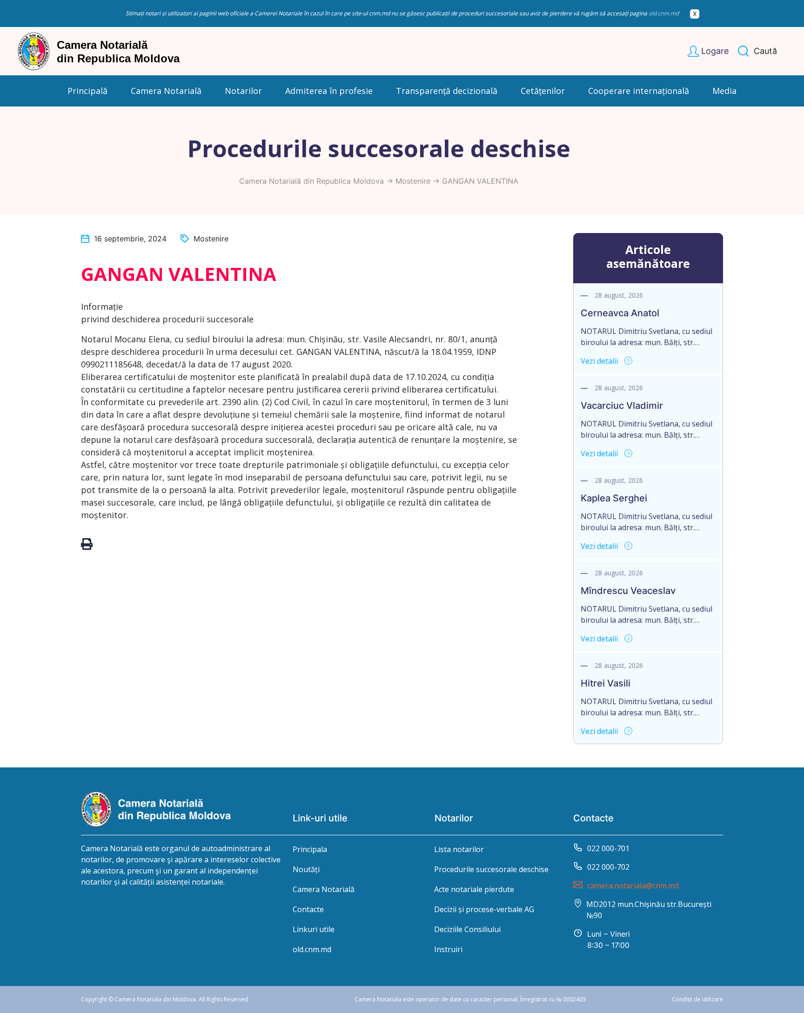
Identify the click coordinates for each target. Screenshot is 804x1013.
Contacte (308, 909)
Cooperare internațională (638, 90)
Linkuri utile (314, 929)
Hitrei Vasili (605, 683)
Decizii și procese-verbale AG (484, 909)
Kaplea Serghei (614, 498)
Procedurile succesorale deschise (491, 869)
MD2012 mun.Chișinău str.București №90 (648, 909)
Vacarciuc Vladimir (622, 405)
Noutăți (306, 869)
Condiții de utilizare (697, 999)
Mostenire (412, 181)
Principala (310, 849)
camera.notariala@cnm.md (633, 885)
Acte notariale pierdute (474, 889)
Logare (715, 51)
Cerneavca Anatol (620, 313)
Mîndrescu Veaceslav (628, 590)
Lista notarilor (459, 849)
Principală (87, 90)
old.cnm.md (664, 13)
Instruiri (448, 949)
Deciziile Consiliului (467, 929)
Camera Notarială (324, 889)
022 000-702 (608, 867)
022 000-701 (608, 848)
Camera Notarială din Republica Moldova (311, 181)
